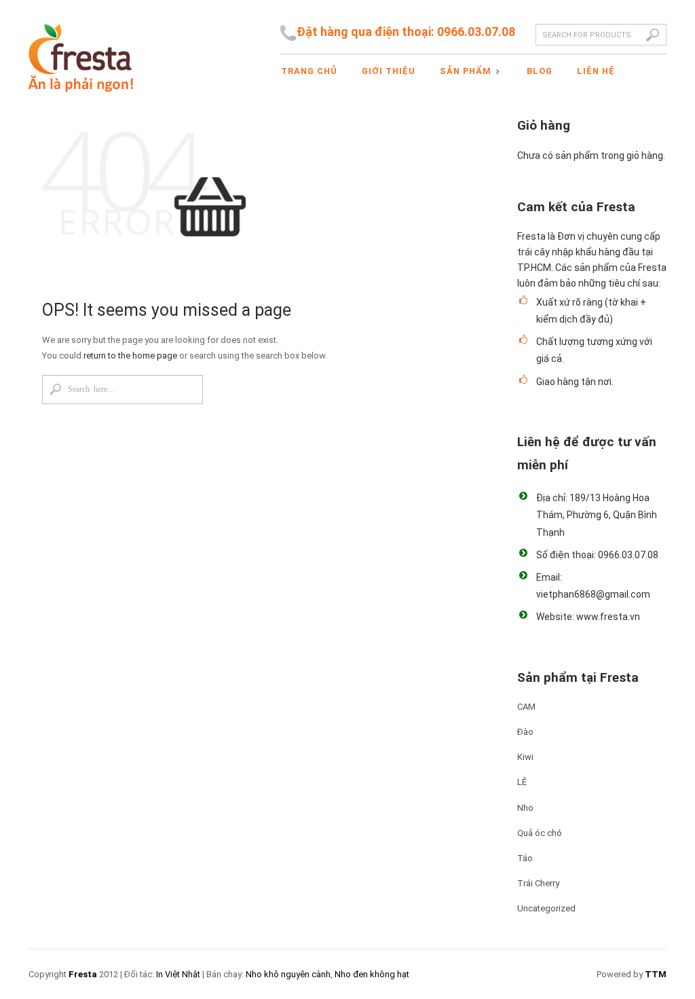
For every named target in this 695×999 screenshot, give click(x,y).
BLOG (539, 71)
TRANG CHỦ (309, 71)
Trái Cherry (538, 883)
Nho (525, 808)
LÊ (522, 782)
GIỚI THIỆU (388, 71)
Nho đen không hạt (372, 974)
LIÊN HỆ (596, 71)
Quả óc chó (539, 833)
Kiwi (525, 757)
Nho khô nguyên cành (288, 974)
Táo (525, 858)
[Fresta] (81, 46)
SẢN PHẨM (463, 72)
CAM (526, 707)
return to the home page (130, 355)
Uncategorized (546, 908)
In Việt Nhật (178, 974)
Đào (525, 732)
